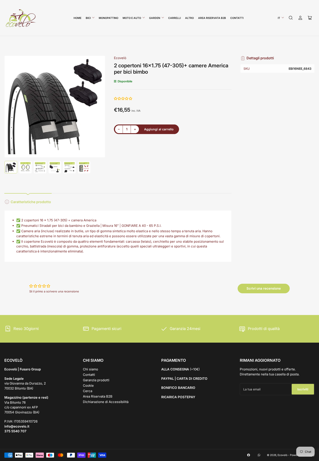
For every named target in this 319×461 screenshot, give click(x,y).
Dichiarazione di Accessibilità (105, 402)
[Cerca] (291, 18)
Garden (154, 18)
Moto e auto (132, 18)
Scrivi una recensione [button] (264, 288)
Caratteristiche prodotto (31, 202)
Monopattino (108, 18)
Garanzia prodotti (96, 380)
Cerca (87, 391)
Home (77, 18)
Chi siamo (90, 369)
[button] (123, 98)
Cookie (88, 385)
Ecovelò (120, 58)
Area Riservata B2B (212, 18)
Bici (88, 18)
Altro (189, 18)
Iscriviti (302, 389)
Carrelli (174, 18)
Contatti (236, 18)
